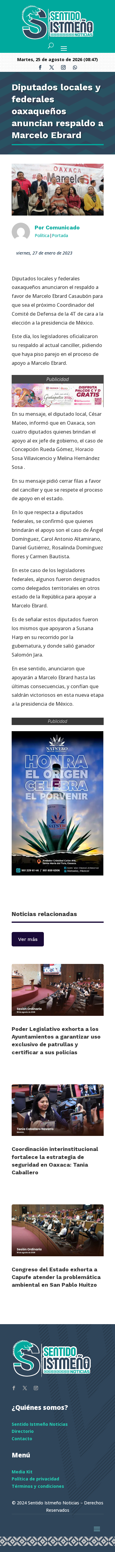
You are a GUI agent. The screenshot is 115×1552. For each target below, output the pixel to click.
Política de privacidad (35, 1479)
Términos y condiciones (38, 1486)
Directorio (23, 1431)
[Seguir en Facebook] (40, 67)
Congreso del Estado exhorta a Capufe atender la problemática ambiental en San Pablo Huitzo (56, 1277)
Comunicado (63, 227)
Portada (60, 235)
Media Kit (22, 1472)
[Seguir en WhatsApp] (75, 67)
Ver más (27, 939)
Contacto (22, 1438)
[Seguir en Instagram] (63, 67)
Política (42, 235)
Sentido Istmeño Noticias (40, 1424)
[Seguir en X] (51, 67)
